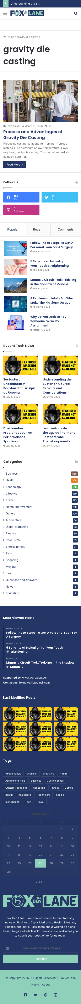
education (39, 787)
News (9, 586)
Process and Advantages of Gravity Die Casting (33, 134)
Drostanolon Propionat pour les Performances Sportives (17, 434)
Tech (28, 801)
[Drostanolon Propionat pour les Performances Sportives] (20, 414)
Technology (13, 486)
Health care (43, 794)
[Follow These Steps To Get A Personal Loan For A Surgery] (15, 248)
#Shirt (63, 773)
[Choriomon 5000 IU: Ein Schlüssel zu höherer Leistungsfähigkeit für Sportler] (15, 713)
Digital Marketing (17, 526)
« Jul (39, 882)
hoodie (60, 794)
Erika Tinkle (13, 126)
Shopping (12, 560)
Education (12, 593)
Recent (38, 229)
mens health (12, 801)
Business (12, 473)
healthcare (24, 794)
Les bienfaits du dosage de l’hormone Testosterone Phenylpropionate (59, 434)
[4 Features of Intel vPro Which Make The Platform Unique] (15, 304)
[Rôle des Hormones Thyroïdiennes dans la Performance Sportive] (41, 744)
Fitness (55, 787)
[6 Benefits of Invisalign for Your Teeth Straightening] (15, 267)
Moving (11, 566)
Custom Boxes (55, 780)
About (46, 984)
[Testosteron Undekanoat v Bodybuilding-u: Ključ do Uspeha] (20, 365)
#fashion (32, 773)
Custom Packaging (16, 787)
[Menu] (5, 14)
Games (69, 787)
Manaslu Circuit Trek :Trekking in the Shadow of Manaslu (53, 282)
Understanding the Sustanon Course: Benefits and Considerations (57, 386)
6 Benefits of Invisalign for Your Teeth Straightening (50, 263)
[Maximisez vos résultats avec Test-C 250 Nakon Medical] (15, 744)
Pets (9, 553)
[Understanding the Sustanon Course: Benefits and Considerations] (60, 365)
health (9, 794)
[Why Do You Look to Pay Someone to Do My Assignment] (15, 322)
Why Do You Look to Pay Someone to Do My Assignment (48, 321)
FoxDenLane (68, 977)
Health (10, 480)
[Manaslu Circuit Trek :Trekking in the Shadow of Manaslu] (15, 285)
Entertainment (15, 546)
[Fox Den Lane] (27, 13)
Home (10, 36)
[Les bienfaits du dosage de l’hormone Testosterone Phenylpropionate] (60, 414)
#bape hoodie (13, 773)
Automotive (13, 520)
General (11, 513)
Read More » (14, 164)
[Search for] (76, 14)
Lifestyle (11, 493)
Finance (11, 533)
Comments (66, 229)
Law (8, 573)
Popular (13, 229)
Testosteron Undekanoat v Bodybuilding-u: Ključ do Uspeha (19, 386)
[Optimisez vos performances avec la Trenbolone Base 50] (66, 729)
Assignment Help (15, 780)
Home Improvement (19, 506)
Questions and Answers (21, 580)
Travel (10, 500)
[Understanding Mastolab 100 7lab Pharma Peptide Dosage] (66, 744)
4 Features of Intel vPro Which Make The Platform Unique (53, 300)
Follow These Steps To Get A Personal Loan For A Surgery (51, 245)
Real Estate (13, 540)
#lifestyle (48, 773)
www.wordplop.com (35, 677)
